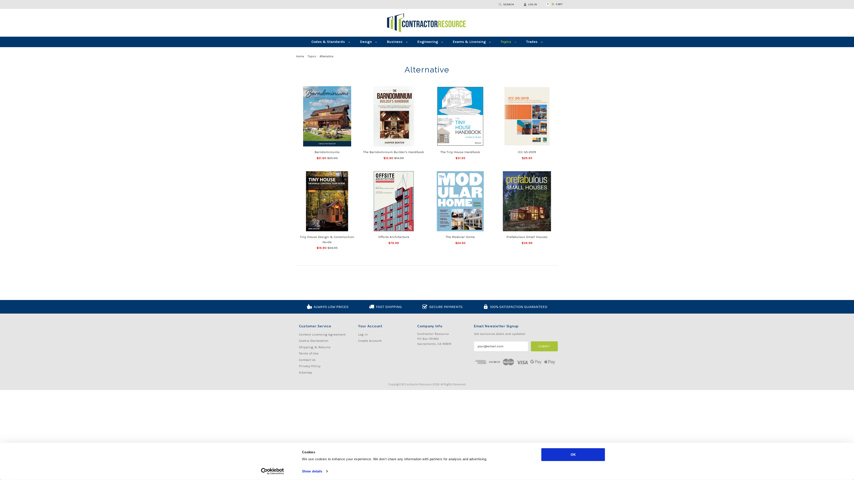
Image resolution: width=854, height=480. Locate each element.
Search (508, 4)
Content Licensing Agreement (322, 334)
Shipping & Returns (314, 347)
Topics (506, 42)
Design (366, 42)
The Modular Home (460, 237)
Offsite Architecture (393, 237)
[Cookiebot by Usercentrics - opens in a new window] (272, 471)
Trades (532, 42)
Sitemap (305, 372)
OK (573, 454)
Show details (312, 471)
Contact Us (307, 360)
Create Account (370, 341)
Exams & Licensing (470, 42)
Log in (532, 4)
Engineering (428, 42)
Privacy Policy (309, 366)
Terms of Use (308, 353)
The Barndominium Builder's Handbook (393, 152)
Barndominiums (327, 152)
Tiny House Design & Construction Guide (327, 239)
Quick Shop (327, 116)
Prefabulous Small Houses (527, 237)
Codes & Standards (328, 42)
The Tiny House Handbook (460, 152)
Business (395, 42)
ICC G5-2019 (527, 152)
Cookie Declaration (313, 341)
